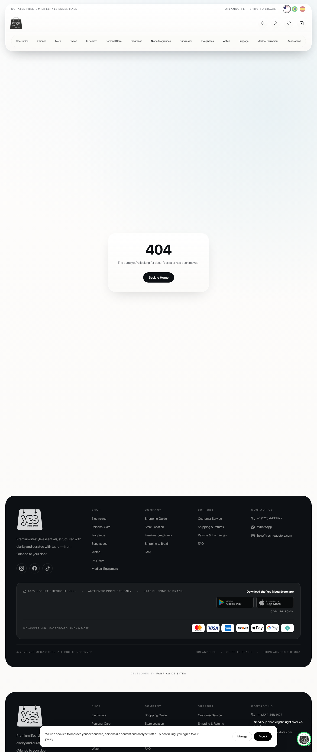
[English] (287, 9)
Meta (58, 41)
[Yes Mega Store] (16, 23)
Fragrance (136, 41)
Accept (263, 736)
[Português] (294, 9)
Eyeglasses (207, 41)
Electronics (22, 41)
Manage (242, 736)
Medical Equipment (268, 41)
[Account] (276, 23)
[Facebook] (34, 568)
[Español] (302, 9)
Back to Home (158, 277)
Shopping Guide (156, 518)
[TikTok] (47, 568)
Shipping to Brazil (156, 543)
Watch (226, 41)
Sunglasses (186, 41)
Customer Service (210, 518)
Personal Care (114, 41)
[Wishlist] (289, 23)
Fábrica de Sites (171, 673)
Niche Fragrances (161, 41)
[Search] (263, 23)
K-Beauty (91, 41)
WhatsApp (264, 527)
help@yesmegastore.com (274, 535)
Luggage (244, 41)
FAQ (148, 552)
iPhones (41, 41)
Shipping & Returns (211, 527)
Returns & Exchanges (212, 535)
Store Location (154, 527)
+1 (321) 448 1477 (269, 518)
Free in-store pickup (158, 535)
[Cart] (302, 23)
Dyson (73, 41)
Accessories (294, 41)
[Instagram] (21, 568)
